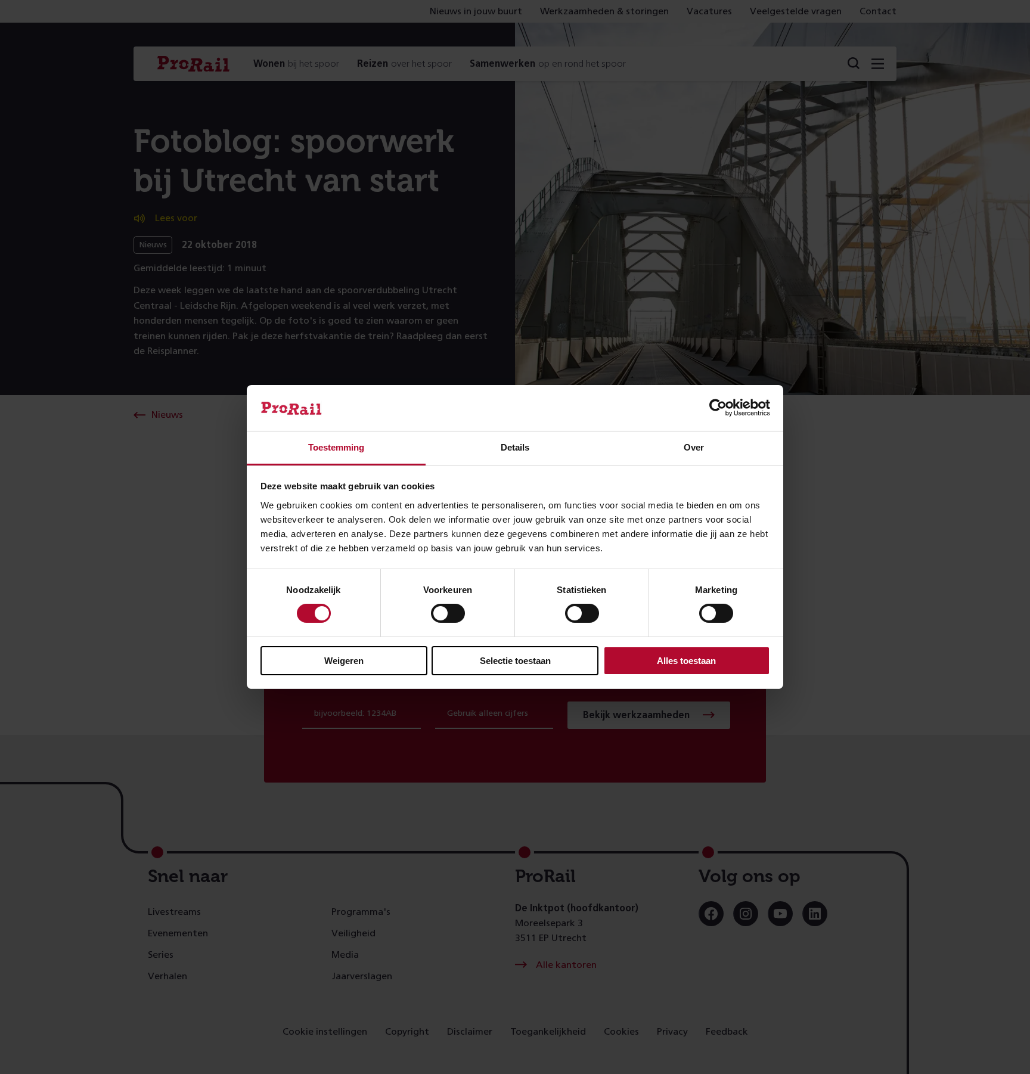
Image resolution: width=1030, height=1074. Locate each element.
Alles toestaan (686, 661)
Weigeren (344, 661)
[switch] (448, 613)
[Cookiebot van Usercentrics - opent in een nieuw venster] (718, 408)
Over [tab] (694, 447)
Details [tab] (515, 447)
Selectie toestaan (515, 661)
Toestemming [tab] (336, 447)
